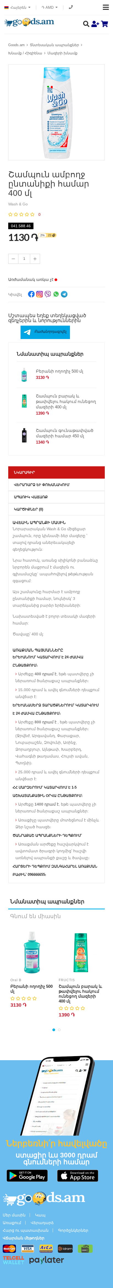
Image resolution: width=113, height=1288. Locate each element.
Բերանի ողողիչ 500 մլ (59, 371)
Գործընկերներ (73, 1230)
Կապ (40, 1215)
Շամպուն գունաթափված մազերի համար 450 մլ (64, 433)
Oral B (15, 980)
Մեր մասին (14, 1215)
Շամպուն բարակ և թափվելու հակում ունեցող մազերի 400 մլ (66, 401)
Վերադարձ (42, 1223)
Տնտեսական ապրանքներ (54, 45)
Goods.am (16, 45)
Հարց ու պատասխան (26, 1230)
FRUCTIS (67, 980)
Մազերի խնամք (62, 53)
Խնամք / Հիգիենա (25, 53)
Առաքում (12, 1223)
